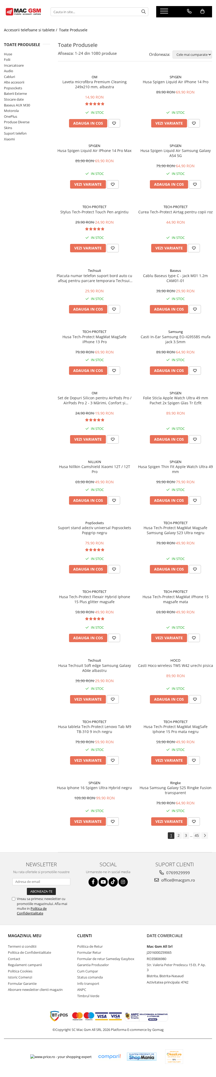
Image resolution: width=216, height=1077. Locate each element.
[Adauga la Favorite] (114, 123)
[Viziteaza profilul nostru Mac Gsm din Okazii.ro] (174, 1056)
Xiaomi (9, 139)
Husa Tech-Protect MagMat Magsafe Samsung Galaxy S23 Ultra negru (175, 530)
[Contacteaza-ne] (189, 11)
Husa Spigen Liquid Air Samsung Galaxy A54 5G (175, 153)
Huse (8, 54)
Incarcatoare (14, 65)
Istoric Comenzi (20, 977)
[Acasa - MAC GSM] (23, 11)
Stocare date (14, 99)
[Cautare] (143, 11)
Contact (14, 958)
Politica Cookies (20, 971)
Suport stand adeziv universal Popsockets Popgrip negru (94, 530)
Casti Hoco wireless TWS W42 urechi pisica (175, 665)
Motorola (11, 110)
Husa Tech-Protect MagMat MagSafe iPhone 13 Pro (94, 339)
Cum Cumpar (87, 971)
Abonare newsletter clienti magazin (35, 989)
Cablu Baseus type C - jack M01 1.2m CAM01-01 (175, 278)
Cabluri (9, 76)
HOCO (175, 660)
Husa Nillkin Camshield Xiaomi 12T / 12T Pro (94, 469)
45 (197, 835)
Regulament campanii (25, 964)
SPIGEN (175, 77)
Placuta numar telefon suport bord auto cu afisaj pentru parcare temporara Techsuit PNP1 (94, 278)
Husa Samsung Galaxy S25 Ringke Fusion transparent (176, 790)
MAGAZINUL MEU (24, 935)
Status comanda (90, 977)
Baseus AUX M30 (17, 105)
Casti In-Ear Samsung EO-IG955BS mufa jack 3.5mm (175, 339)
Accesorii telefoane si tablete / (31, 29)
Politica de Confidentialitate (32, 911)
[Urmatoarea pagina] (204, 835)
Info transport (88, 983)
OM (94, 77)
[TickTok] (113, 882)
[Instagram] (123, 882)
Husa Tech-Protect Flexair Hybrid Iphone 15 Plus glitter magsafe (94, 599)
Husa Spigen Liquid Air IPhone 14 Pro (175, 81)
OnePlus (10, 116)
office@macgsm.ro (177, 880)
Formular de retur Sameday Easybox (105, 958)
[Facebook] (93, 882)
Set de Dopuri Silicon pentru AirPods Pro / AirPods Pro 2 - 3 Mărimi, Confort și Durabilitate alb (94, 400)
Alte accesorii (14, 82)
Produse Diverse (17, 122)
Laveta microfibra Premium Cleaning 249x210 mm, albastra (94, 84)
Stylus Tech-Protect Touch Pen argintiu (94, 211)
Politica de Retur (90, 946)
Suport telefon (15, 133)
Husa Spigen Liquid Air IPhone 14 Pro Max (94, 150)
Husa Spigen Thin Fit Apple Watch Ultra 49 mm (175, 469)
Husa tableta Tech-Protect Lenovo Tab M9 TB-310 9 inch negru (94, 729)
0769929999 (177, 872)
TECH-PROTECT (94, 206)
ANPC (81, 989)
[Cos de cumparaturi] (202, 11)
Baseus (175, 270)
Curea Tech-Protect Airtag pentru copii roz (175, 211)
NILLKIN (94, 461)
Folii (7, 59)
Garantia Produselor (93, 964)
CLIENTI (84, 935)
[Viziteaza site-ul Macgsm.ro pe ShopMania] (141, 1057)
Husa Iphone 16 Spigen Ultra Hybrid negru (94, 787)
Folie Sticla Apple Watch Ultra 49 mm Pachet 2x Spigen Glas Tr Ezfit (175, 400)
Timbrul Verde (88, 996)
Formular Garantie (22, 983)
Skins (8, 127)
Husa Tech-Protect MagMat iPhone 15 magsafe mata (176, 599)
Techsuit (94, 270)
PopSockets (94, 522)
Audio (8, 70)
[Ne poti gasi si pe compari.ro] (109, 1057)
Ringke (175, 782)
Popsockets (13, 88)
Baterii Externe (15, 93)
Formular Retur (89, 952)
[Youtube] (103, 882)
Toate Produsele (73, 29)
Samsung (175, 331)
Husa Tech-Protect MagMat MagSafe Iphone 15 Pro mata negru (176, 729)
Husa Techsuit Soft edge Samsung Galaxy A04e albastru (94, 668)
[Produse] (164, 13)
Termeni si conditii (22, 946)
